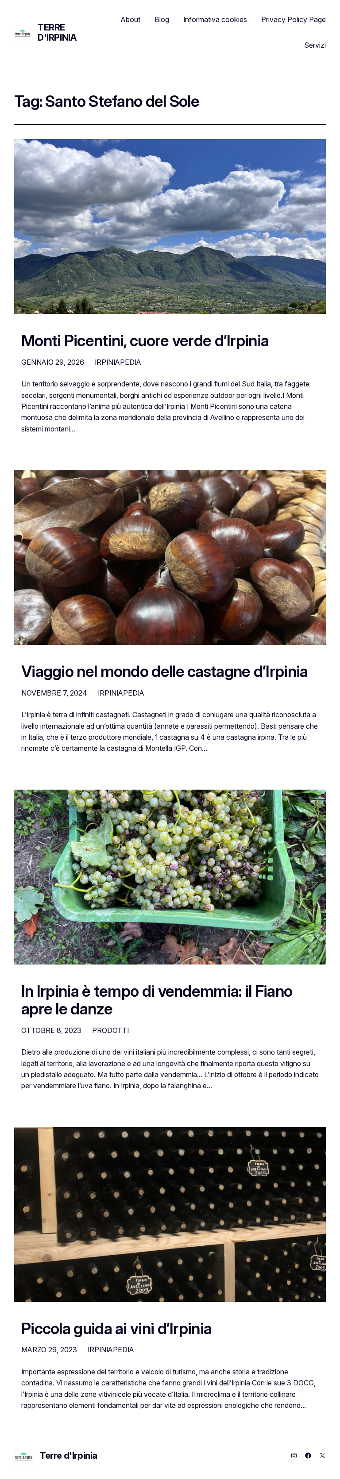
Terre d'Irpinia (57, 32)
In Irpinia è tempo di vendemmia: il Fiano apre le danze (156, 1000)
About (130, 19)
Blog (162, 19)
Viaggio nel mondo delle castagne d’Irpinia (164, 671)
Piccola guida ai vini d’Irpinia (116, 1328)
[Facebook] (308, 1455)
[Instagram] (294, 1455)
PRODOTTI (110, 1030)
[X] (322, 1455)
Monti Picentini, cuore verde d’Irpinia (145, 340)
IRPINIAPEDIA (118, 362)
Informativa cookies (215, 19)
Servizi (315, 45)
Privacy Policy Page (293, 19)
